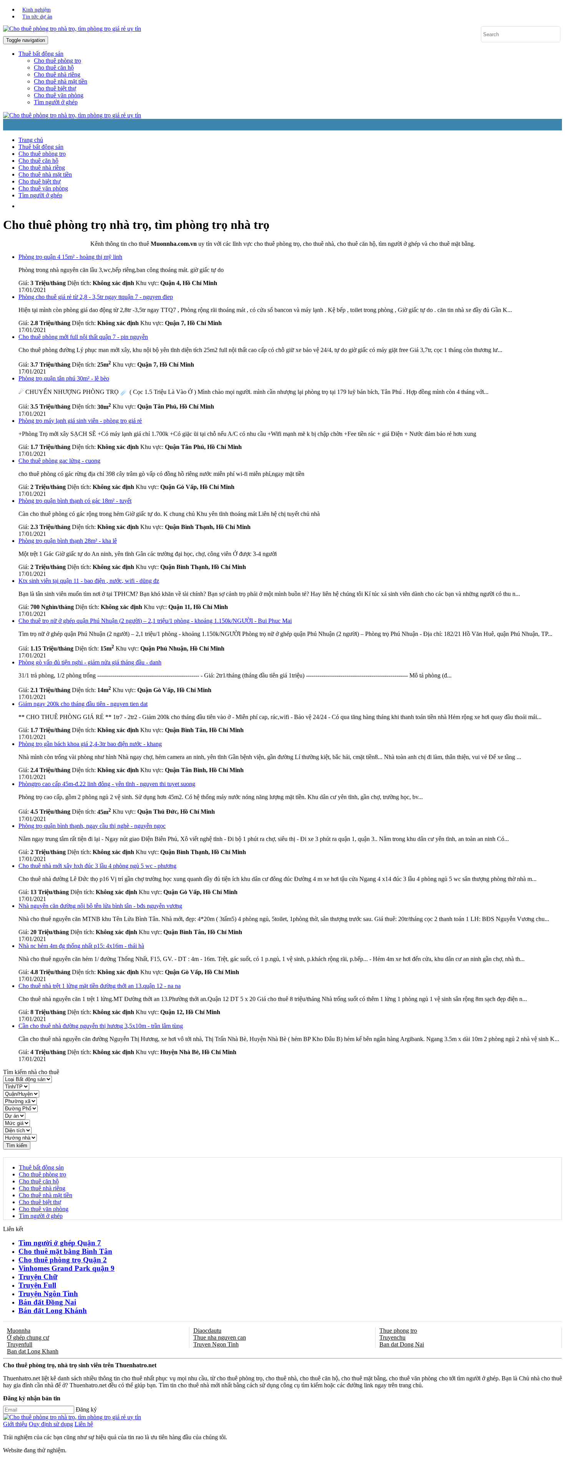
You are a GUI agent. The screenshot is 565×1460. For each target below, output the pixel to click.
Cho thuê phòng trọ (57, 60)
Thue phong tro (398, 1330)
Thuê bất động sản (40, 146)
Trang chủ (30, 140)
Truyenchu (392, 1337)
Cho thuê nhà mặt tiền (60, 81)
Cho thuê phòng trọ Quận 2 (62, 1260)
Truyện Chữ (37, 1277)
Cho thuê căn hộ (54, 67)
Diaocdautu (207, 1330)
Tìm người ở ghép (56, 102)
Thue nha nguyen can (219, 1337)
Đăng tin (192, 206)
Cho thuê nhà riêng (57, 74)
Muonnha (18, 1330)
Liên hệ (84, 1424)
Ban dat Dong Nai (401, 1344)
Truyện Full (37, 1285)
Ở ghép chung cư (28, 1337)
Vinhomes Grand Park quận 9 (66, 1268)
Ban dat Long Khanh (32, 1351)
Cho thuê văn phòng (58, 95)
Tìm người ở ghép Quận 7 (59, 1243)
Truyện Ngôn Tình (48, 1294)
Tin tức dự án (37, 17)
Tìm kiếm (16, 1145)
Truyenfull (19, 1344)
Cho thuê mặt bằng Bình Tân (65, 1251)
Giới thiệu (15, 1424)
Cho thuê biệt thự (55, 88)
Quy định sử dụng (51, 1424)
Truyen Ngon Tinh (216, 1344)
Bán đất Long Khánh (52, 1310)
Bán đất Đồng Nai (47, 1302)
